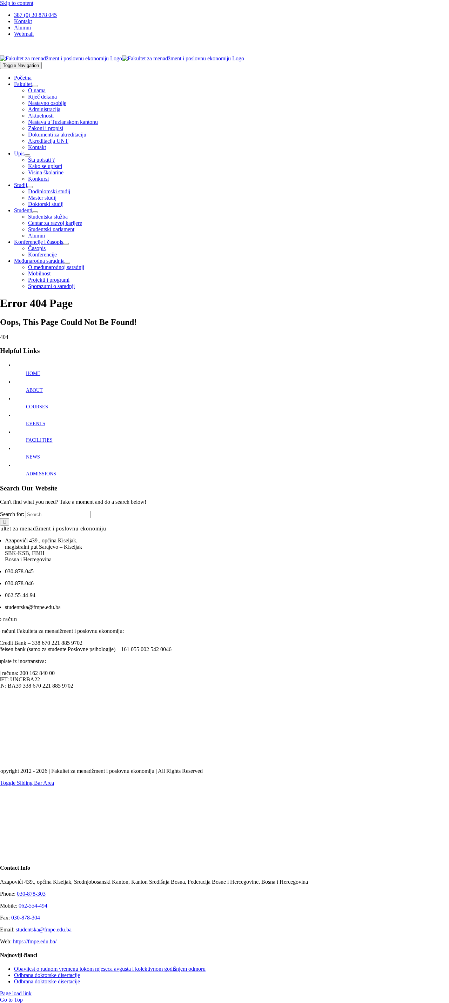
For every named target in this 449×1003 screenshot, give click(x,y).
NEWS (33, 457)
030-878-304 (25, 918)
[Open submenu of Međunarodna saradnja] (67, 263)
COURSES (37, 406)
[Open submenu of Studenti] (35, 212)
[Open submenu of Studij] (30, 187)
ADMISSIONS (41, 473)
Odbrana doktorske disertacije (47, 975)
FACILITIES (39, 440)
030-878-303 (31, 894)
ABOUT (34, 390)
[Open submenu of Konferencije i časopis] (66, 244)
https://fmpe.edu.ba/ (34, 941)
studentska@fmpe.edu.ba (44, 929)
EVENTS (35, 423)
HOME (33, 373)
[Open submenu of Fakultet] (35, 86)
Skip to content (16, 3)
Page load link (16, 993)
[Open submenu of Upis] (27, 155)
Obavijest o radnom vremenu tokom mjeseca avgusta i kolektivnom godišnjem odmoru (110, 969)
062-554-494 (33, 906)
